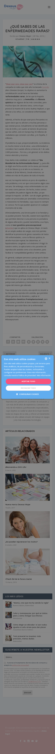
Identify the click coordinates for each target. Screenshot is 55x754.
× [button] (49, 358)
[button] (27, 394)
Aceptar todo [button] (28, 381)
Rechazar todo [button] (28, 388)
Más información (44, 375)
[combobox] (46, 358)
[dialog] (27, 377)
